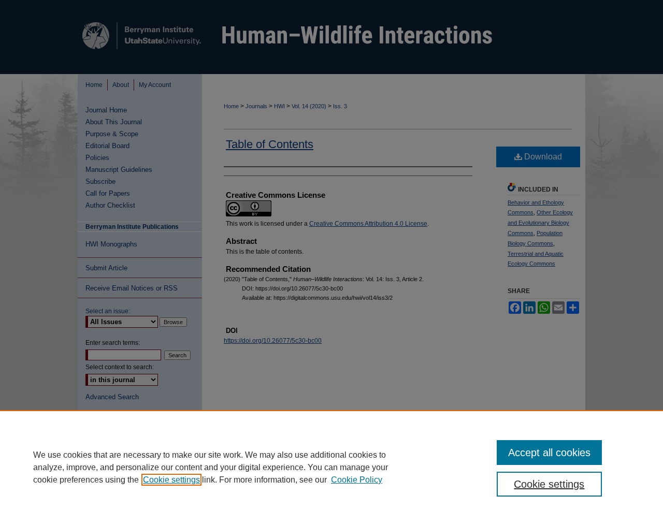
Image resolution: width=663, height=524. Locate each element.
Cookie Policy (356, 479)
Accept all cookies (549, 452)
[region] (331, 467)
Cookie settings (171, 479)
